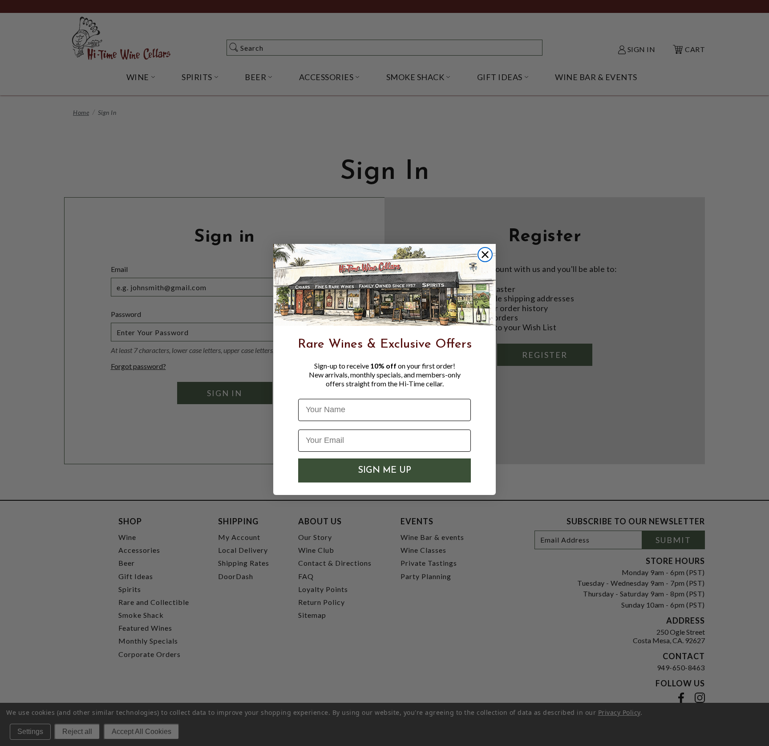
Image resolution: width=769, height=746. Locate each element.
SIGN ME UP (384, 470)
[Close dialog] (485, 254)
